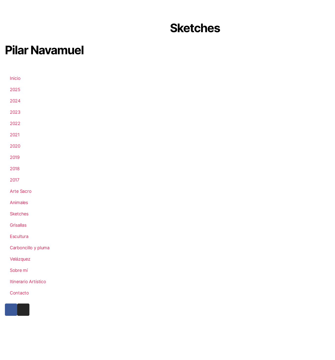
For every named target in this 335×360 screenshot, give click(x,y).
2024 (15, 100)
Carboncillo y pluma (30, 247)
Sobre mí (19, 270)
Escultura (19, 236)
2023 (15, 112)
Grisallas (18, 225)
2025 (15, 89)
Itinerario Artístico (28, 281)
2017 (14, 179)
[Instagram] (23, 310)
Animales (19, 202)
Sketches (19, 213)
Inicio (15, 78)
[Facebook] (11, 310)
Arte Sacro (20, 191)
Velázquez (20, 259)
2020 (15, 146)
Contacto (19, 292)
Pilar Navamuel (44, 50)
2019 (15, 157)
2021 (15, 134)
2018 (15, 168)
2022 (15, 123)
